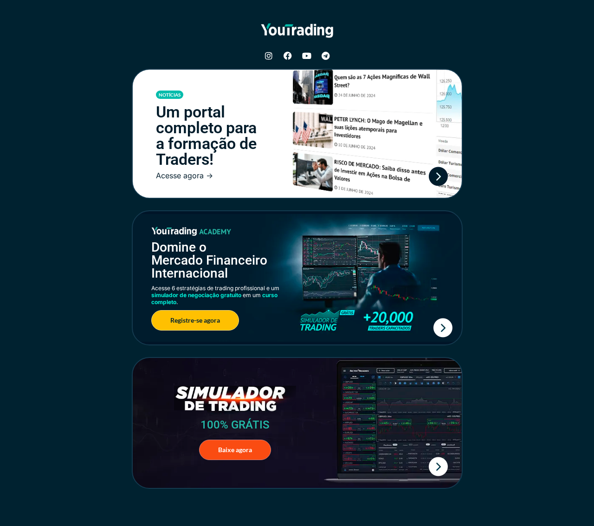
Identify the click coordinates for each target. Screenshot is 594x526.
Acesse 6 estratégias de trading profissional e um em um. (215, 295)
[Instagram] (268, 55)
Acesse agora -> (184, 175)
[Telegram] (325, 55)
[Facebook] (287, 55)
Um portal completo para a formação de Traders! (206, 136)
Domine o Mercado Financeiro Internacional (209, 260)
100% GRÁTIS (235, 424)
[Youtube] (306, 55)
